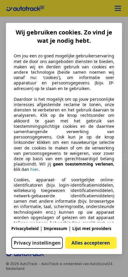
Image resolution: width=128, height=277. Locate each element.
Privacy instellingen (37, 243)
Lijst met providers (91, 228)
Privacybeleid (25, 228)
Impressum (55, 228)
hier (34, 169)
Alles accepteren (90, 243)
